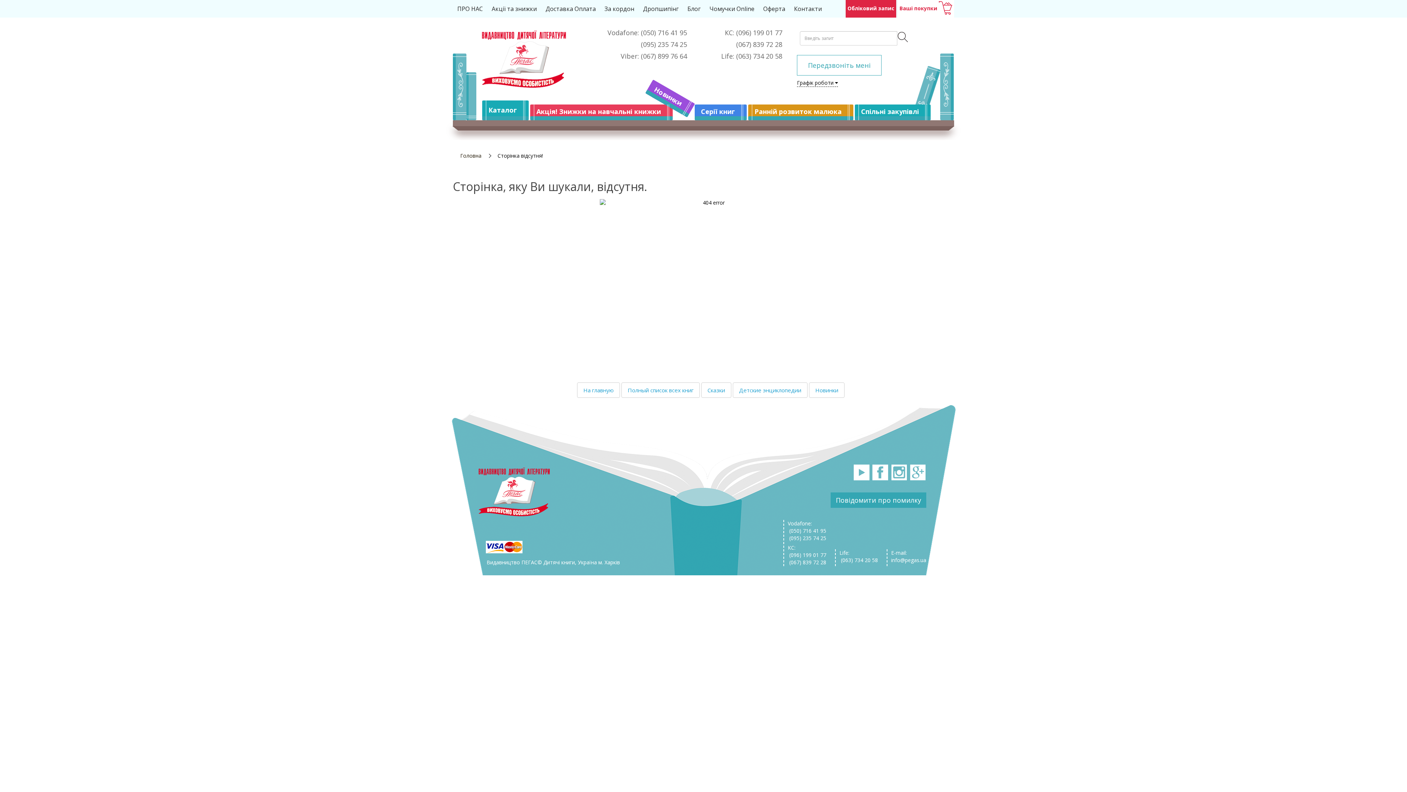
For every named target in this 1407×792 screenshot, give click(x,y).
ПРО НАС (470, 9)
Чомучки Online (731, 9)
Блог (694, 9)
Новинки (668, 96)
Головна (470, 155)
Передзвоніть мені (839, 65)
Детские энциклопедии (770, 390)
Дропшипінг (661, 9)
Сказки (716, 390)
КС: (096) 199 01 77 (807, 551)
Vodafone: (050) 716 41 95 (807, 527)
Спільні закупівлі (890, 111)
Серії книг (718, 111)
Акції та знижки (514, 9)
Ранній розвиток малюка (798, 111)
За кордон (619, 9)
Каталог (502, 110)
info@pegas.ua (908, 560)
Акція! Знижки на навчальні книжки (598, 111)
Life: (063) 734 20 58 (858, 556)
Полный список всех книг (661, 390)
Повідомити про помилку (878, 500)
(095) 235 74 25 (807, 538)
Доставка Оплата (571, 9)
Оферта (774, 9)
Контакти (808, 9)
